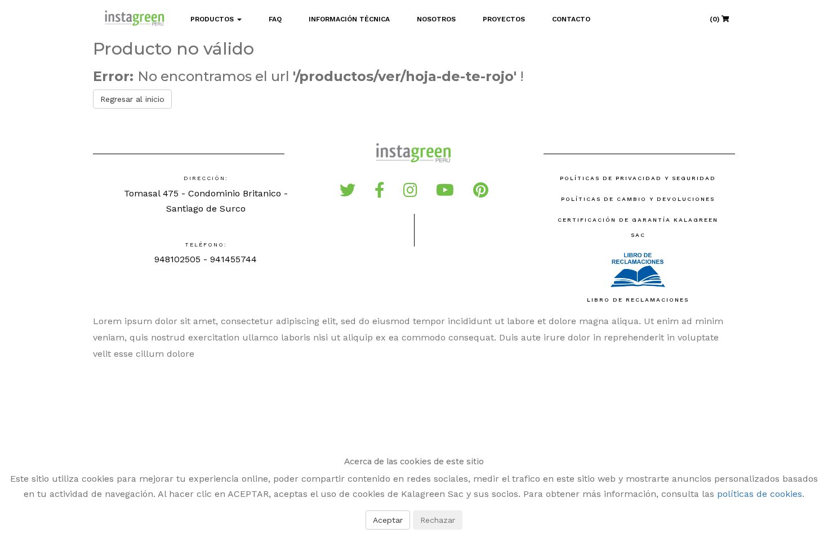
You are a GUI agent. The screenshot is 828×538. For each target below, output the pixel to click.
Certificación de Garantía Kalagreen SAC (638, 227)
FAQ (275, 19)
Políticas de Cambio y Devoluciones (638, 199)
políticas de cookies (759, 493)
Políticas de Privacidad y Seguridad (638, 178)
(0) (716, 19)
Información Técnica (349, 19)
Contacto (571, 19)
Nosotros (436, 19)
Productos (213, 19)
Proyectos (504, 19)
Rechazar (437, 519)
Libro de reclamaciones (638, 300)
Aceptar (388, 519)
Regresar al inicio (132, 99)
